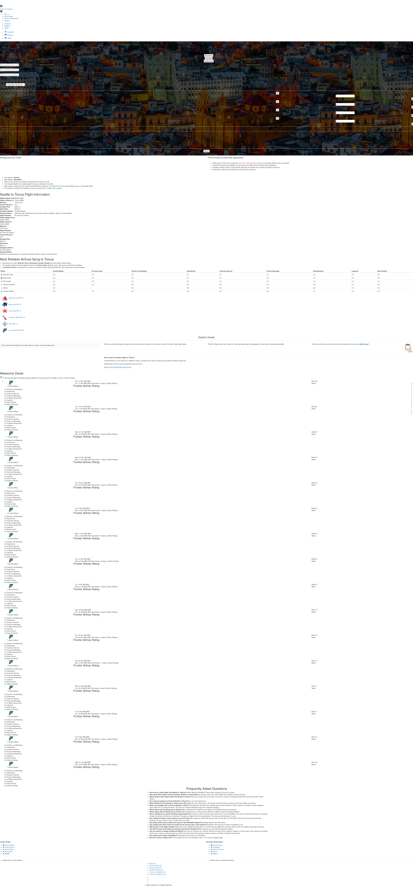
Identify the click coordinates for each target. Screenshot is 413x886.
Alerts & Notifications (11, 18)
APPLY (206, 151)
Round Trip (208, 55)
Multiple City (209, 61)
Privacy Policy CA (155, 868)
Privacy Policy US (155, 865)
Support (7, 20)
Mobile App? (364, 344)
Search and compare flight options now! (117, 367)
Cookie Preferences (156, 870)
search (77, 186)
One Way (209, 58)
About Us (152, 863)
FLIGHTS (7, 24)
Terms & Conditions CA (157, 874)
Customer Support (6, 9)
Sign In (6, 14)
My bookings (8, 16)
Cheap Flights (9, 845)
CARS (6, 28)
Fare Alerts (254, 344)
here (204, 837)
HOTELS (7, 26)
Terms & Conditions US (157, 872)
